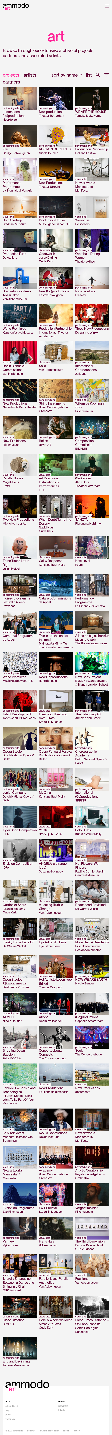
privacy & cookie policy (49, 1431)
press (8, 1414)
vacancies (10, 1419)
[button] (106, 6)
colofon (66, 1431)
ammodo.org (11, 1406)
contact (77, 1431)
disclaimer (31, 1431)
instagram (63, 1406)
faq (7, 1410)
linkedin (61, 1410)
